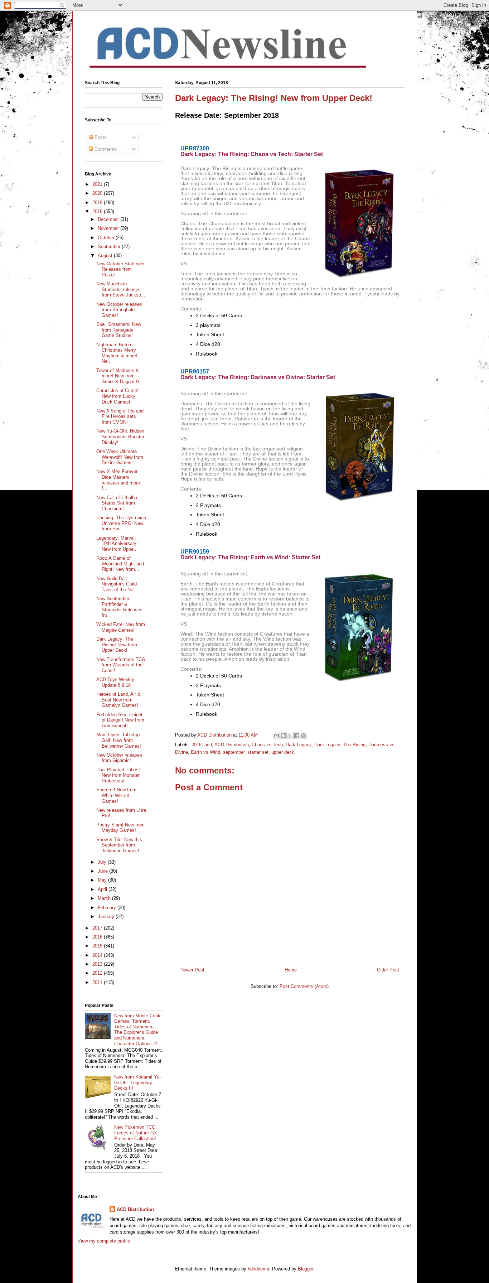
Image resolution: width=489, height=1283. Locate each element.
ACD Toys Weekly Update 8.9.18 (115, 682)
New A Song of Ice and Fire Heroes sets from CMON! (120, 416)
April (103, 889)
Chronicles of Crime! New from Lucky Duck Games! (117, 396)
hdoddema (258, 1269)
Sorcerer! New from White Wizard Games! (116, 795)
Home (291, 970)
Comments (105, 149)
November (109, 228)
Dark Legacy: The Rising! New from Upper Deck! (116, 644)
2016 (98, 937)
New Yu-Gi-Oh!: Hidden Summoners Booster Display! (120, 436)
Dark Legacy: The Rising (339, 744)
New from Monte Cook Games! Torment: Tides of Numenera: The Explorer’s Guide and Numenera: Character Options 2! (137, 1029)
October (107, 237)
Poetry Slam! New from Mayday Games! (120, 827)
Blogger (305, 1269)
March (105, 898)
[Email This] (276, 735)
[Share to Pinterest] (303, 735)
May (103, 880)
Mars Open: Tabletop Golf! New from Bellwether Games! (118, 740)
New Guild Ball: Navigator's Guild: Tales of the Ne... (117, 584)
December (109, 219)
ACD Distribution (231, 744)
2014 (98, 955)
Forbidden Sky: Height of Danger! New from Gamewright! (120, 720)
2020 (98, 193)
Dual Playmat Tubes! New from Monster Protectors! (118, 775)
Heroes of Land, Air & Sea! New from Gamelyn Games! (118, 699)
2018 (197, 744)
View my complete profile (104, 1241)
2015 (98, 946)
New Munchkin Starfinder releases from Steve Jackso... (120, 289)
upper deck (282, 752)
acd (208, 744)
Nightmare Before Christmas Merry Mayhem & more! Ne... (116, 353)
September (110, 246)
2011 (98, 982)
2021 (98, 184)
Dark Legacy (298, 744)
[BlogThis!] (283, 735)
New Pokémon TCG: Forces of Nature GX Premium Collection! (135, 1132)
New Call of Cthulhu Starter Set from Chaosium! (116, 503)
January (107, 916)
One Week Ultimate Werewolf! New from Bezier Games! (119, 457)
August (106, 255)
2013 (98, 964)
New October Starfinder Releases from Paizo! (120, 269)
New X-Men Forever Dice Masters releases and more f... (118, 480)
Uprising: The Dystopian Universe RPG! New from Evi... (121, 523)
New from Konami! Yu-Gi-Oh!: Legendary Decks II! (137, 1082)
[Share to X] (290, 735)
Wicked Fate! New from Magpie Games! (120, 627)
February (107, 907)
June (103, 871)
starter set (257, 752)
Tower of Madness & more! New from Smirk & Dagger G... (120, 376)
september (234, 752)
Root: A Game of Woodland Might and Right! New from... (120, 563)
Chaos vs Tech (267, 744)
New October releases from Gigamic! (119, 757)
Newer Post (192, 970)
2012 (98, 973)
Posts (100, 137)
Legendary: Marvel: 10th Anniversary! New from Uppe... (117, 543)
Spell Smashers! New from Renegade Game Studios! (118, 330)
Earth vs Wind (205, 752)
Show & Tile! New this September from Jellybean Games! (119, 845)
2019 (98, 202)
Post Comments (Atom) (304, 986)
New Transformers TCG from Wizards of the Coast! (120, 665)
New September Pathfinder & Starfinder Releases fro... (119, 607)
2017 (98, 928)
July (103, 862)
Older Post (388, 970)
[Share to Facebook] (296, 735)
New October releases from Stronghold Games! (119, 310)
